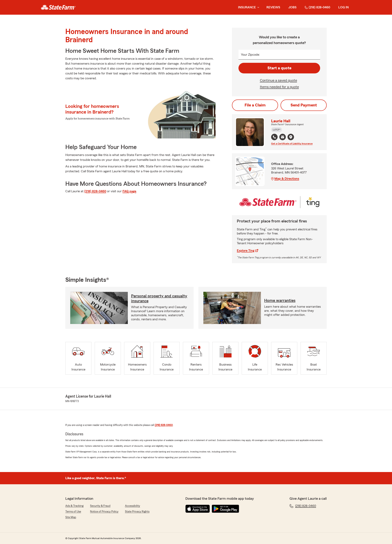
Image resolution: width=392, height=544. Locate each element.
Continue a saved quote (278, 80)
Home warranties (279, 301)
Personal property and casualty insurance (159, 298)
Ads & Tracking (74, 505)
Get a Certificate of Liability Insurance (292, 143)
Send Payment (304, 105)
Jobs (292, 7)
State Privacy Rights (137, 511)
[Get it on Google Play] (225, 509)
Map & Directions (286, 178)
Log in (343, 7)
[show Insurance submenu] (257, 7)
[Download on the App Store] (197, 509)
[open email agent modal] (282, 137)
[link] (58, 7)
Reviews (273, 7)
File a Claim (255, 105)
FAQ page (129, 191)
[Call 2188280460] (274, 137)
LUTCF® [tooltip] (276, 129)
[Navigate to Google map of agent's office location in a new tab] (290, 137)
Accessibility (132, 505)
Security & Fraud (100, 505)
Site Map (70, 517)
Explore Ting (245, 250)
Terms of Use (73, 511)
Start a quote (279, 68)
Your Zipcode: (250, 54)
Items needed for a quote (279, 87)
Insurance (247, 7)
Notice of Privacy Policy (104, 511)
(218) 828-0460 (319, 7)
